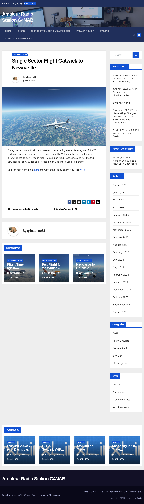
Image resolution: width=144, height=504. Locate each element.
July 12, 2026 (87, 455)
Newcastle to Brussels (25, 209)
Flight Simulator (20, 55)
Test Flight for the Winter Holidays (52, 267)
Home (8, 31)
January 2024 (120, 282)
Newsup (42, 495)
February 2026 (121, 215)
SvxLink (104, 31)
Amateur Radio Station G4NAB (33, 478)
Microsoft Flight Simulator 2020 (50, 31)
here (36, 169)
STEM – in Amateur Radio (19, 38)
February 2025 (121, 252)
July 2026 (118, 192)
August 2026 (120, 185)
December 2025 (122, 222)
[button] (134, 34)
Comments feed (121, 399)
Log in (116, 384)
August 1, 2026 (53, 455)
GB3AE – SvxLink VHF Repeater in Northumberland (125, 92)
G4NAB (21, 31)
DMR (115, 333)
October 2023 (120, 297)
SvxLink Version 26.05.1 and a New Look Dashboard (126, 133)
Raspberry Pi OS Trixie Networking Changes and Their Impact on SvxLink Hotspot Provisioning (125, 116)
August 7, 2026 (18, 455)
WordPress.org (121, 407)
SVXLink (117, 355)
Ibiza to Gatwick (63, 209)
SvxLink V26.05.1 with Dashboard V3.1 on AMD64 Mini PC (125, 78)
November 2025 (122, 229)
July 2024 (118, 259)
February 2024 (121, 274)
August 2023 (120, 312)
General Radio (120, 348)
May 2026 (118, 200)
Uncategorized (121, 363)
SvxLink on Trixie (122, 102)
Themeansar (54, 495)
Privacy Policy (85, 31)
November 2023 (122, 289)
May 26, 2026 (121, 455)
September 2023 (122, 304)
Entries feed (119, 392)
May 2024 (118, 267)
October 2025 (120, 237)
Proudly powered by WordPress (16, 495)
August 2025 (120, 244)
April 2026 (119, 207)
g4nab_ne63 (31, 77)
